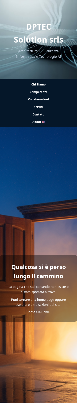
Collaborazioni (38, 99)
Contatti (39, 114)
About (38, 122)
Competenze (38, 92)
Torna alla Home (38, 312)
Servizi (38, 107)
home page (45, 299)
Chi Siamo (38, 84)
